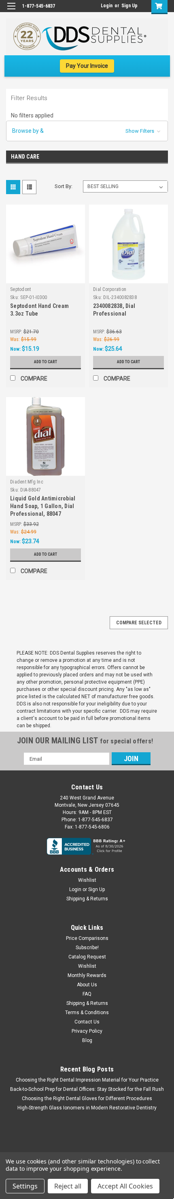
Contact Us (87, 1022)
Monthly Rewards (87, 975)
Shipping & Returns (87, 899)
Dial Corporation (109, 289)
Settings (25, 1186)
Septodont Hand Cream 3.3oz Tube (39, 310)
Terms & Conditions (87, 1012)
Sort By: (63, 186)
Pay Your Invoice (87, 66)
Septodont (20, 289)
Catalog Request (87, 957)
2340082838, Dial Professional (114, 310)
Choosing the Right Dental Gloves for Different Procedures (87, 1098)
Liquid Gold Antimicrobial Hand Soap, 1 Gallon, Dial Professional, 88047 (42, 506)
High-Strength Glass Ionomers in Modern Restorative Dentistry (87, 1108)
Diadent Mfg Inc (26, 482)
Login (106, 5)
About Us (87, 985)
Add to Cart (45, 362)
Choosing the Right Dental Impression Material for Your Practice (87, 1080)
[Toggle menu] (11, 11)
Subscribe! (87, 947)
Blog (87, 1040)
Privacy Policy (87, 1031)
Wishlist (87, 880)
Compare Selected (138, 623)
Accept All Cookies (125, 1186)
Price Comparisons (87, 938)
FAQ (87, 994)
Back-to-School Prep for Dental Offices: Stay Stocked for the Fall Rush (87, 1089)
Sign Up (129, 5)
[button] (87, 131)
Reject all (67, 1186)
